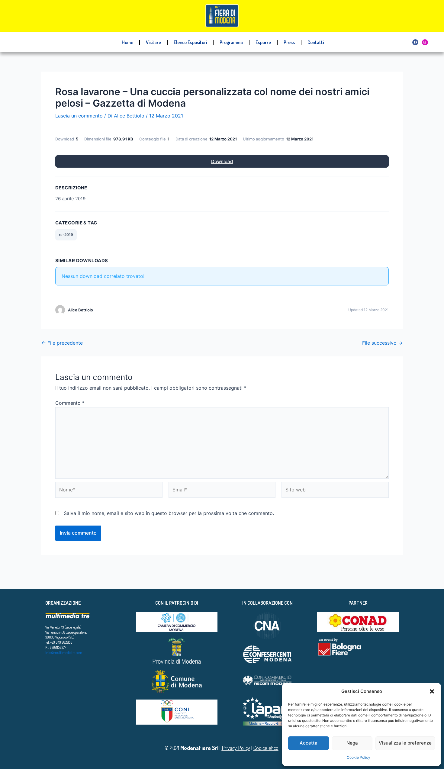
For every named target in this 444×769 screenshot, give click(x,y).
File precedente (62, 342)
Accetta (308, 743)
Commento (70, 403)
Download (222, 161)
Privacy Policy (236, 748)
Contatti (315, 42)
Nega (352, 743)
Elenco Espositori (190, 42)
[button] (432, 691)
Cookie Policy (358, 757)
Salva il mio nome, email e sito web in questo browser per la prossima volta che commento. (169, 513)
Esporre (263, 42)
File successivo (382, 342)
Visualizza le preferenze (405, 743)
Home (127, 42)
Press (289, 42)
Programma (231, 42)
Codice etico (265, 748)
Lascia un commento (79, 116)
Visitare (153, 42)
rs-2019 (66, 234)
